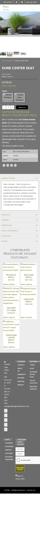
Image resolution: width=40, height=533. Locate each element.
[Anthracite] (19, 98)
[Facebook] (4, 167)
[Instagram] (5, 416)
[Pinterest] (11, 167)
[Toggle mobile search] (32, 7)
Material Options (8, 179)
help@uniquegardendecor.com (16, 407)
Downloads (6, 237)
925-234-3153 (6, 402)
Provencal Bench (11, 277)
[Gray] (8, 98)
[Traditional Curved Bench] (11, 323)
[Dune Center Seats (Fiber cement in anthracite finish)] (20, 31)
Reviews (4, 242)
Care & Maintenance (9, 232)
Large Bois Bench (29, 301)
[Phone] (5, 430)
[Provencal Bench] (11, 265)
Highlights (5, 216)
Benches (11, 61)
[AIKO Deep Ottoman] (11, 290)
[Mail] (5, 426)
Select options (9, 285)
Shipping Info (6, 227)
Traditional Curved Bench (11, 338)
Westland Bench (28, 277)
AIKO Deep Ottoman (11, 310)
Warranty (5, 221)
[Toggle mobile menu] (36, 7)
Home (4, 61)
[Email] (15, 167)
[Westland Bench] (29, 265)
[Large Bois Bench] (29, 290)
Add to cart (22, 108)
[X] (8, 167)
